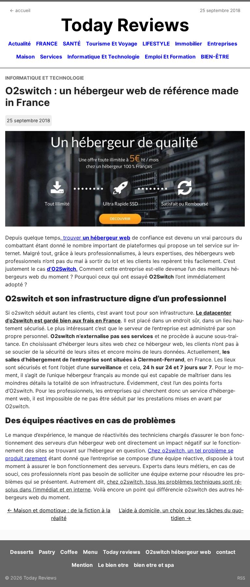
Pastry (47, 552)
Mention (82, 565)
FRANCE (47, 43)
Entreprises (222, 43)
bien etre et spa (154, 565)
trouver (96, 237)
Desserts (22, 552)
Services (51, 56)
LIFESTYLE (156, 43)
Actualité (19, 43)
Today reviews (121, 552)
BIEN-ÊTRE (215, 56)
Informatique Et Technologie (103, 56)
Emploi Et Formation (170, 56)
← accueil (20, 10)
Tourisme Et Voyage (111, 43)
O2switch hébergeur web (178, 552)
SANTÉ (72, 43)
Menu (90, 552)
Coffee (69, 552)
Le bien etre (113, 565)
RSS (241, 577)
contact (225, 552)
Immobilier (188, 43)
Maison (25, 56)
